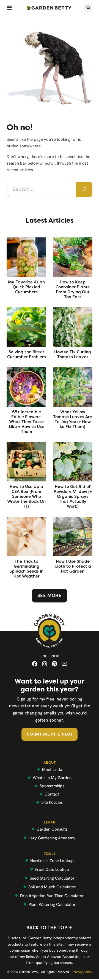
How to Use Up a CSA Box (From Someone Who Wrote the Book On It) (26, 496)
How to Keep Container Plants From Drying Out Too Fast (73, 289)
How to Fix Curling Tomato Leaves (72, 354)
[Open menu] (9, 7)
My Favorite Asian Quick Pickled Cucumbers (26, 287)
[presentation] (26, 257)
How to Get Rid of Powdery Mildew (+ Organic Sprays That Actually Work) (73, 496)
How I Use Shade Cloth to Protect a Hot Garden (72, 566)
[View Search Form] (88, 8)
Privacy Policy (82, 972)
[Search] (84, 189)
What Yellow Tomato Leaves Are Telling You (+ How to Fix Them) (72, 419)
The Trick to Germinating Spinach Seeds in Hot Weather (26, 569)
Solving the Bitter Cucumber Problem (26, 354)
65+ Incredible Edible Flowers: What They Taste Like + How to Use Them (26, 421)
